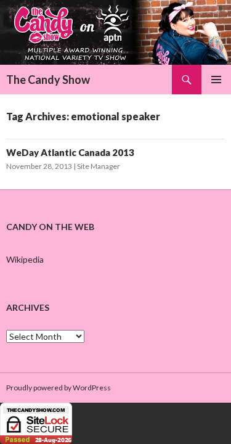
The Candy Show (48, 79)
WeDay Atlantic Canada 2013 (70, 152)
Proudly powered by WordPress (58, 387)
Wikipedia (25, 259)
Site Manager (98, 166)
